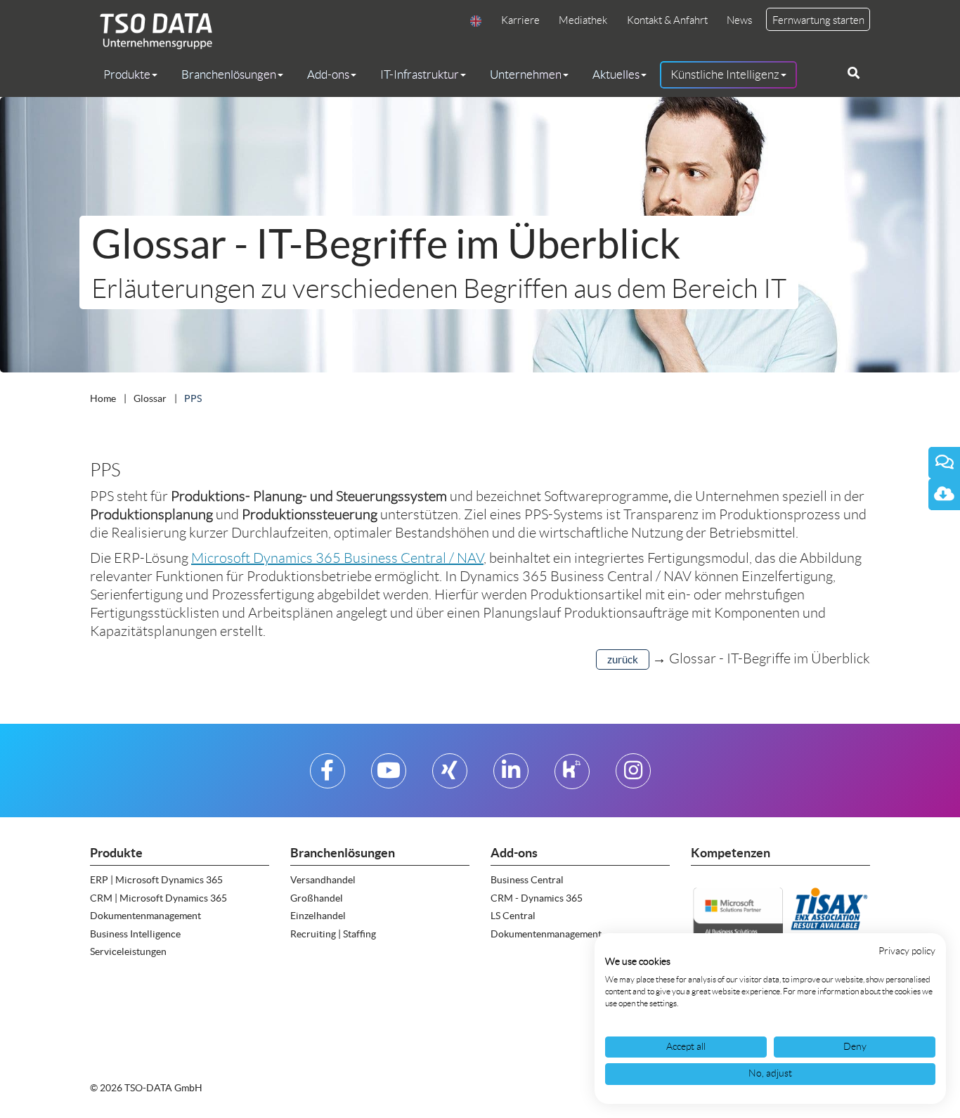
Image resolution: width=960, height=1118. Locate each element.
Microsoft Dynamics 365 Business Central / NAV (337, 558)
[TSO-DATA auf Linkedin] (511, 776)
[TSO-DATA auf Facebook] (327, 776)
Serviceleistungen (128, 951)
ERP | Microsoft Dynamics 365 (156, 879)
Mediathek (583, 20)
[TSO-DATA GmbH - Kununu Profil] (571, 776)
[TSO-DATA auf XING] (449, 776)
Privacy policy (906, 951)
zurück (622, 659)
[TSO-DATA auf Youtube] (389, 776)
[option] (480, 234)
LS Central (513, 915)
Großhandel (316, 898)
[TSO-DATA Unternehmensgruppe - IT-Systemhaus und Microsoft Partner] (151, 30)
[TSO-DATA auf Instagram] (633, 776)
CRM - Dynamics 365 (537, 898)
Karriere (520, 20)
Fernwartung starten (818, 20)
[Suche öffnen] (854, 73)
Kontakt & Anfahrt (667, 20)
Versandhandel (323, 879)
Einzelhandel (318, 915)
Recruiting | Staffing (333, 934)
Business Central (527, 879)
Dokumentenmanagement (145, 915)
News (739, 20)
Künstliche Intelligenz (724, 74)
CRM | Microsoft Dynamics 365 (158, 898)
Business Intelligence (135, 934)
